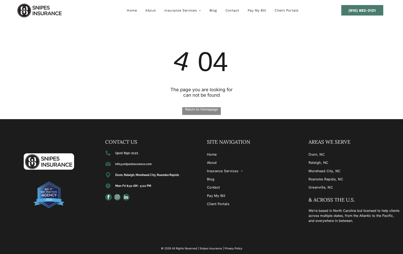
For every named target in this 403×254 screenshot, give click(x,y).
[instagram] (117, 198)
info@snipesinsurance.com (133, 164)
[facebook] (108, 198)
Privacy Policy (233, 248)
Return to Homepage (201, 109)
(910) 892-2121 (126, 153)
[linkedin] (126, 198)
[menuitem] (132, 10)
